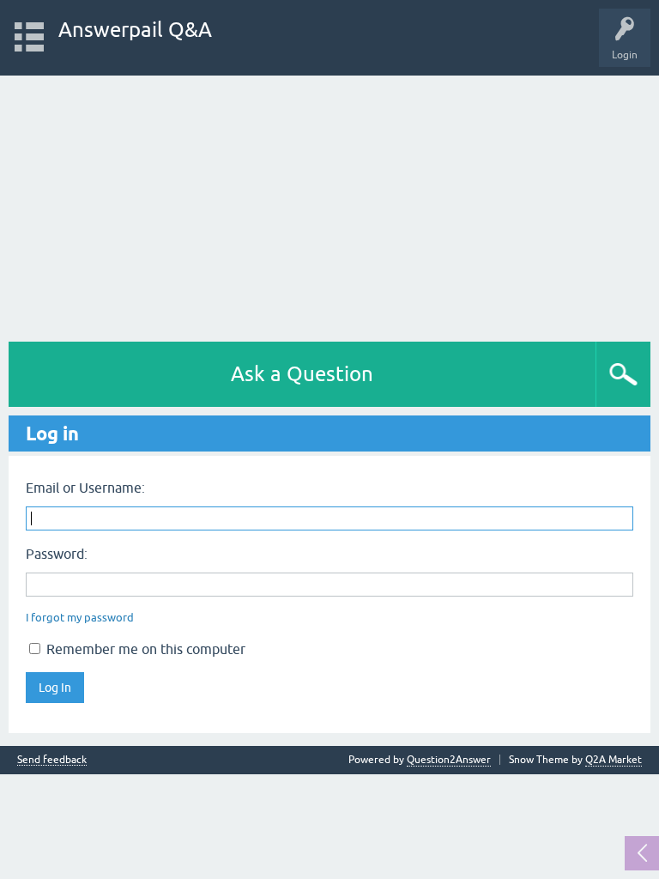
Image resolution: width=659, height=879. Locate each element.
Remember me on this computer (144, 649)
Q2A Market (613, 760)
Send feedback (52, 760)
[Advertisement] (329, 204)
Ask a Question (302, 373)
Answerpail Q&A (135, 29)
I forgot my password (80, 617)
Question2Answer (449, 760)
